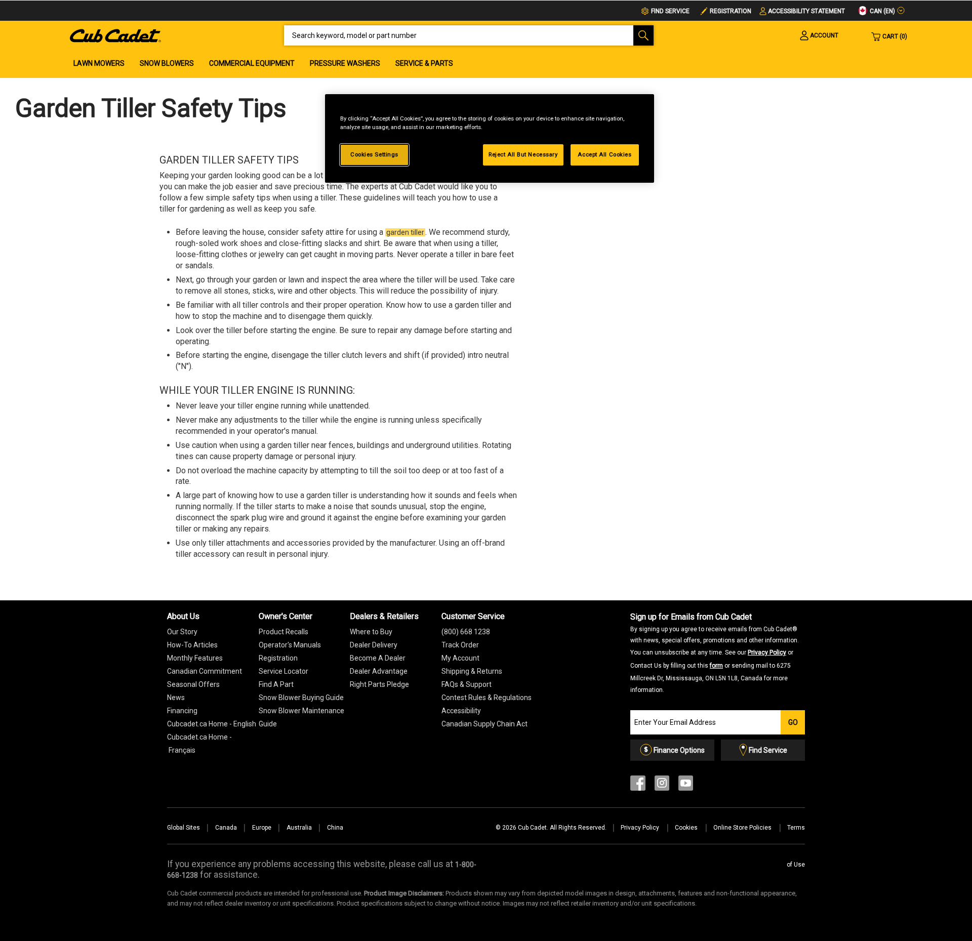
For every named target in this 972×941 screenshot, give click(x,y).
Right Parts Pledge (379, 684)
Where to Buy (371, 632)
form (716, 665)
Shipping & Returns (471, 671)
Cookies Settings (374, 154)
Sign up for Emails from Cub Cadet (714, 652)
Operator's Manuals (290, 645)
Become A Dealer (378, 658)
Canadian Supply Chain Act (484, 724)
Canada (226, 827)
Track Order (460, 645)
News (176, 697)
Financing (182, 711)
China (335, 827)
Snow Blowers (167, 63)
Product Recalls (283, 632)
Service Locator (283, 671)
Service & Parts (424, 63)
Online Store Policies (743, 827)
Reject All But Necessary (523, 154)
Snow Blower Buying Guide (301, 697)
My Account (460, 658)
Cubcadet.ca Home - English (211, 724)
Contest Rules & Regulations (486, 697)
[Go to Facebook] (637, 785)
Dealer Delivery (373, 645)
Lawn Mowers (99, 63)
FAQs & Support (466, 684)
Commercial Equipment (252, 63)
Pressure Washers (345, 63)
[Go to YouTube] (685, 785)
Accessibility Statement (806, 11)
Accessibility (461, 711)
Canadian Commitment (204, 671)
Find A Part (276, 684)
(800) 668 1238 (465, 632)
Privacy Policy (767, 652)
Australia (299, 827)
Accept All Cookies (604, 154)
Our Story (182, 632)
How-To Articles (192, 645)
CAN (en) (881, 11)
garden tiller (405, 232)
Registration (730, 11)
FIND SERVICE (670, 11)
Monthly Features (195, 658)
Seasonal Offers (193, 684)
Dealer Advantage (379, 671)
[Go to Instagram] (662, 785)
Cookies (687, 827)
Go (793, 722)
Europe (261, 827)
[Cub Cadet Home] (115, 35)
